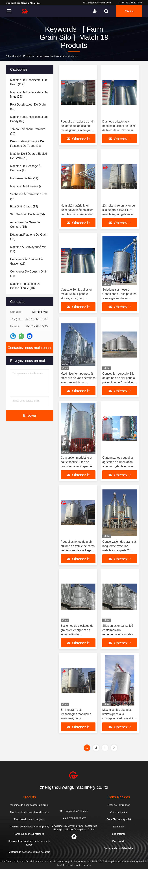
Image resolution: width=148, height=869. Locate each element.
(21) (27, 143)
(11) (24, 178)
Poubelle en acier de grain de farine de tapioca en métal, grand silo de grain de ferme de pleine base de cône (78, 130)
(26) (27, 131)
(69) (29, 119)
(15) (25, 224)
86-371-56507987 (131, 2)
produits (27, 56)
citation (129, 11)
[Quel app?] (21, 336)
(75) (29, 94)
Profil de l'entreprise (118, 804)
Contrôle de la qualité (118, 819)
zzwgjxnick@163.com (98, 2)
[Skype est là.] (13, 336)
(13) (24, 206)
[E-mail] (29, 336)
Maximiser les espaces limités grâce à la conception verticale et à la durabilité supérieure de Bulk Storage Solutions (119, 718)
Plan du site (118, 841)
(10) (25, 286)
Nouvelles (118, 826)
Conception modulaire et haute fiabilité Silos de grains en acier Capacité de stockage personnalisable (76, 466)
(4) (28, 196)
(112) (29, 82)
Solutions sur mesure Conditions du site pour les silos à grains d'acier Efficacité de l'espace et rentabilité (119, 298)
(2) (25, 168)
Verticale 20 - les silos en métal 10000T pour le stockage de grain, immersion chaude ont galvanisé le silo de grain (77, 298)
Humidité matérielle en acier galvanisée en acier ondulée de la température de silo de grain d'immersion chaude (77, 214)
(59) (28, 106)
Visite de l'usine (119, 812)
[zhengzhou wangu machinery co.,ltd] (25, 11)
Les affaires (118, 833)
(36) (27, 214)
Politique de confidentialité (119, 848)
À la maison (13, 56)
